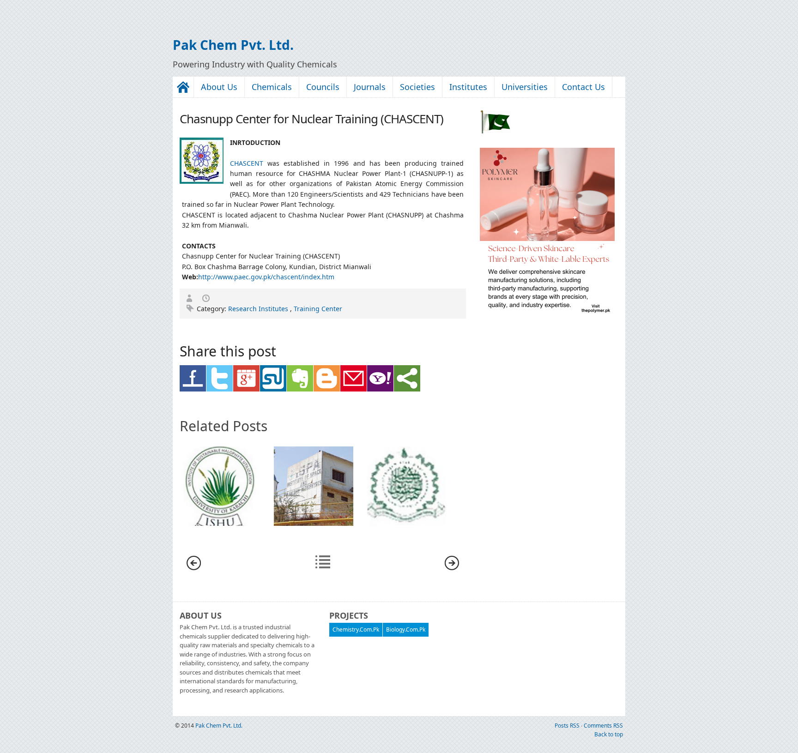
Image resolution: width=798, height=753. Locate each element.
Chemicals (272, 86)
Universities (525, 86)
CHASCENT (246, 163)
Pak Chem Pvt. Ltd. (233, 45)
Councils (322, 86)
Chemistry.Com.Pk (355, 629)
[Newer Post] (194, 567)
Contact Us (583, 86)
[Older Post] (452, 567)
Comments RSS (603, 725)
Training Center (318, 308)
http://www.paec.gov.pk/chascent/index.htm (266, 276)
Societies (417, 86)
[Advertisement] (108, 14)
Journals (370, 86)
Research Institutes (259, 308)
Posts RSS (568, 725)
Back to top (608, 734)
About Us (219, 86)
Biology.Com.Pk (405, 629)
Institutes (468, 86)
